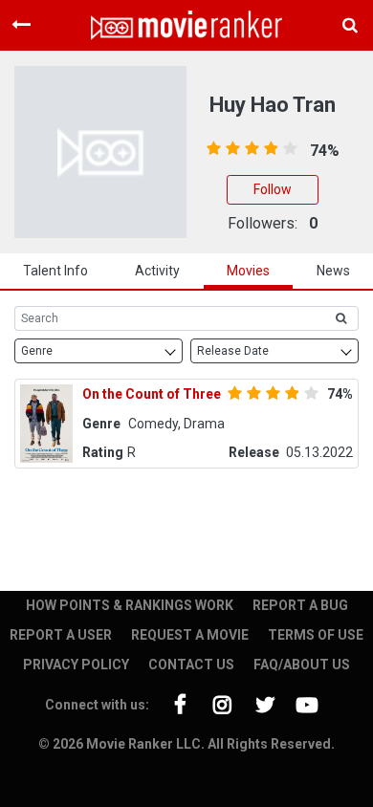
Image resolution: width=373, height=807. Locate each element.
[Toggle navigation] (21, 24)
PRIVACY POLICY (76, 664)
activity (157, 270)
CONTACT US (191, 664)
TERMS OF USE (315, 635)
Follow (272, 189)
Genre (37, 351)
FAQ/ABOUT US (301, 664)
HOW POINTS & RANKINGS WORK (129, 605)
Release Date (233, 351)
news (333, 270)
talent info (55, 270)
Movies (248, 270)
